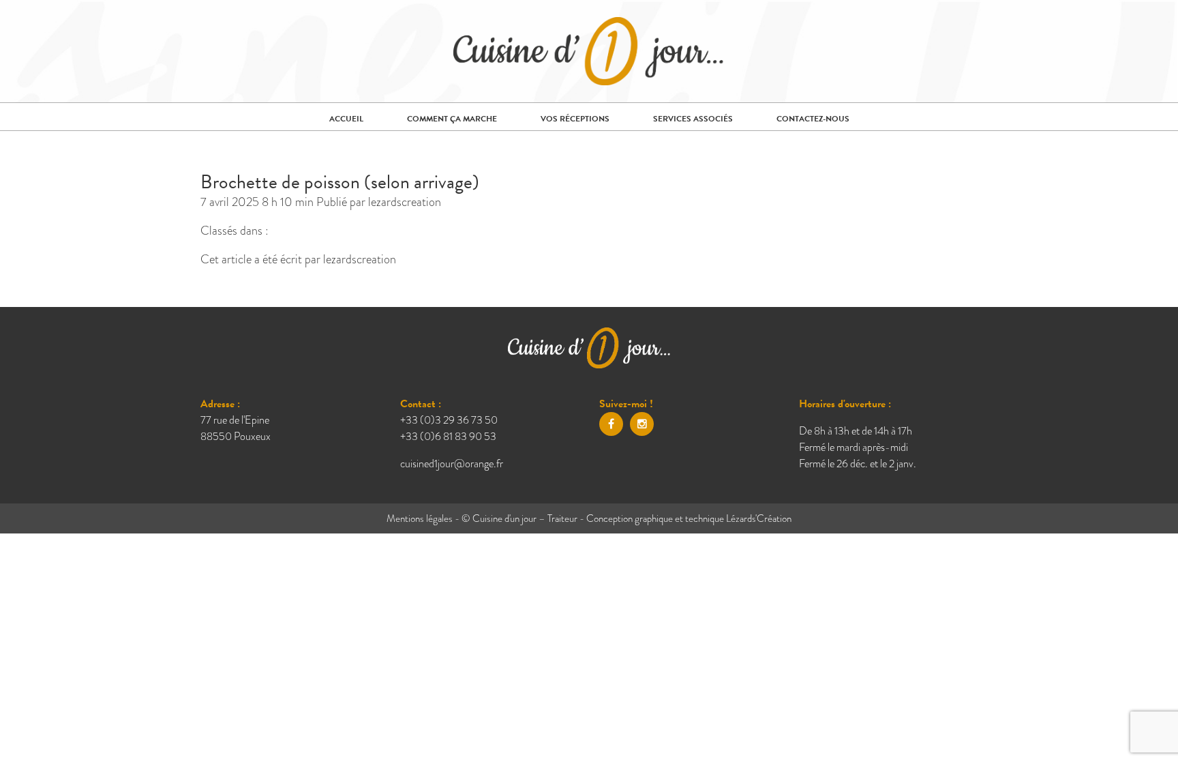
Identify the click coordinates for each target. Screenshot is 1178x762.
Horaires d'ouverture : (845, 404)
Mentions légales (420, 518)
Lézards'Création (758, 518)
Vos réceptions (575, 119)
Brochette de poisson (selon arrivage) (339, 182)
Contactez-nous (812, 119)
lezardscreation (404, 202)
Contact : (420, 404)
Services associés (693, 119)
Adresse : (220, 404)
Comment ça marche (452, 119)
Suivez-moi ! (626, 404)
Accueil (346, 119)
